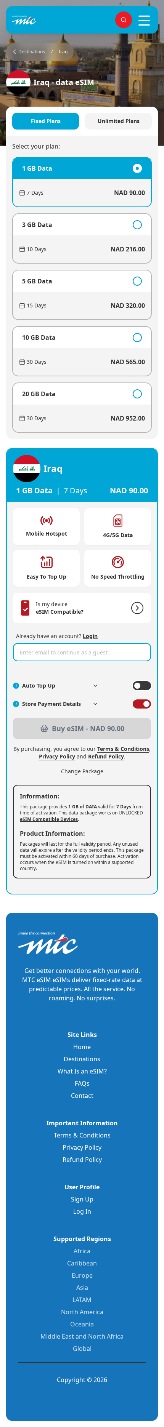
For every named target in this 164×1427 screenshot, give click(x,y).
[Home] (36, 20)
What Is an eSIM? (82, 1071)
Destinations (82, 1059)
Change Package (82, 771)
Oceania (82, 1324)
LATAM (82, 1300)
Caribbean (82, 1263)
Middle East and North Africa (82, 1336)
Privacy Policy (57, 756)
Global (82, 1348)
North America (82, 1312)
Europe (82, 1275)
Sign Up (82, 1199)
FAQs (82, 1083)
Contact (82, 1095)
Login (90, 636)
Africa (82, 1251)
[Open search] (123, 19)
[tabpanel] (82, 295)
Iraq (63, 52)
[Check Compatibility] (135, 608)
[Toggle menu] (144, 20)
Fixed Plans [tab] (46, 121)
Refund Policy (106, 756)
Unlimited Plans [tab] (119, 121)
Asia (82, 1287)
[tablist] (82, 121)
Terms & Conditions (123, 748)
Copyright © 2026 (82, 1380)
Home (82, 1047)
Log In (82, 1211)
